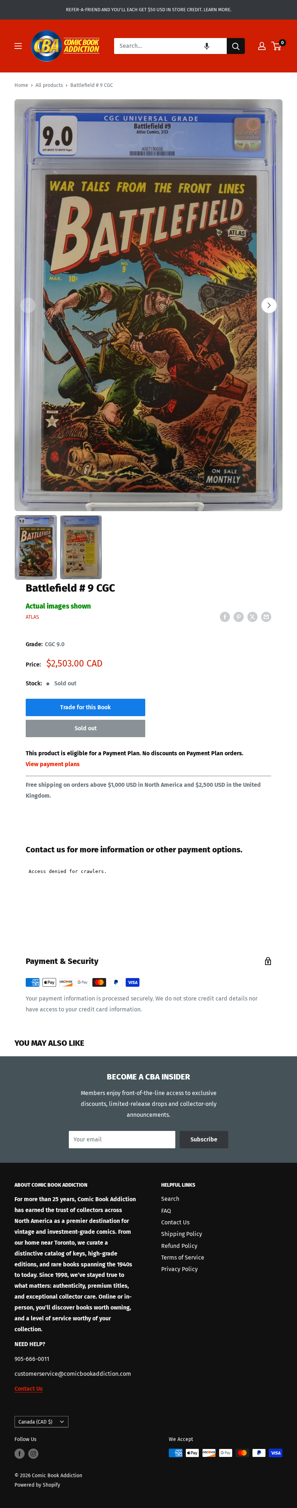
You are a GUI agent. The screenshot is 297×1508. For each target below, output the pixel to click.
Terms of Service (182, 1257)
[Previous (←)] (27, 305)
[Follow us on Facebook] (19, 1454)
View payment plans (53, 764)
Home (21, 85)
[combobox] (170, 46)
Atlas (32, 617)
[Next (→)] (269, 305)
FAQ (166, 1210)
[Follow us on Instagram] (33, 1454)
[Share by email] (266, 616)
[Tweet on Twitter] (252, 616)
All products (49, 85)
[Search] (236, 46)
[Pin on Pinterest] (239, 616)
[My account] (261, 46)
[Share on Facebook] (225, 616)
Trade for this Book (85, 707)
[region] (148, 305)
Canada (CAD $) (35, 1422)
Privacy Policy (179, 1269)
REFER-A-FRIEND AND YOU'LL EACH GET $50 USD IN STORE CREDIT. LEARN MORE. (148, 9)
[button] (207, 46)
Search (170, 1198)
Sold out (86, 728)
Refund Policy (179, 1245)
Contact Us (175, 1222)
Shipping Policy (181, 1234)
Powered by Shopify (37, 1485)
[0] (276, 46)
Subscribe (204, 1139)
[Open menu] (18, 46)
